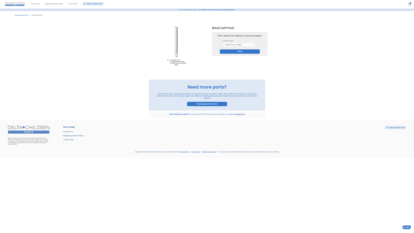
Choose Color (228, 41)
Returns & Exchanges (209, 152)
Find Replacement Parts (207, 104)
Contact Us (35, 4)
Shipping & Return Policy (54, 4)
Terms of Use (195, 152)
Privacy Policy (184, 152)
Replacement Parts (21, 15)
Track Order (72, 4)
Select (239, 51)
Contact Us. (239, 114)
